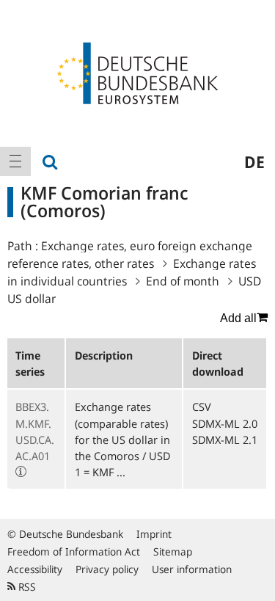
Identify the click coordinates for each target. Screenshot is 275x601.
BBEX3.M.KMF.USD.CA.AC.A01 (34, 431)
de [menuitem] (254, 161)
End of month (182, 281)
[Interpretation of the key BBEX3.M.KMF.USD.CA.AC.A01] (20, 472)
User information (192, 569)
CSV (201, 406)
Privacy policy (107, 569)
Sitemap (172, 551)
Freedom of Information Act (73, 551)
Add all (238, 318)
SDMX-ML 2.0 (224, 423)
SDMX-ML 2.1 (224, 439)
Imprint (154, 534)
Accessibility (34, 569)
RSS (25, 587)
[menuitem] (15, 161)
